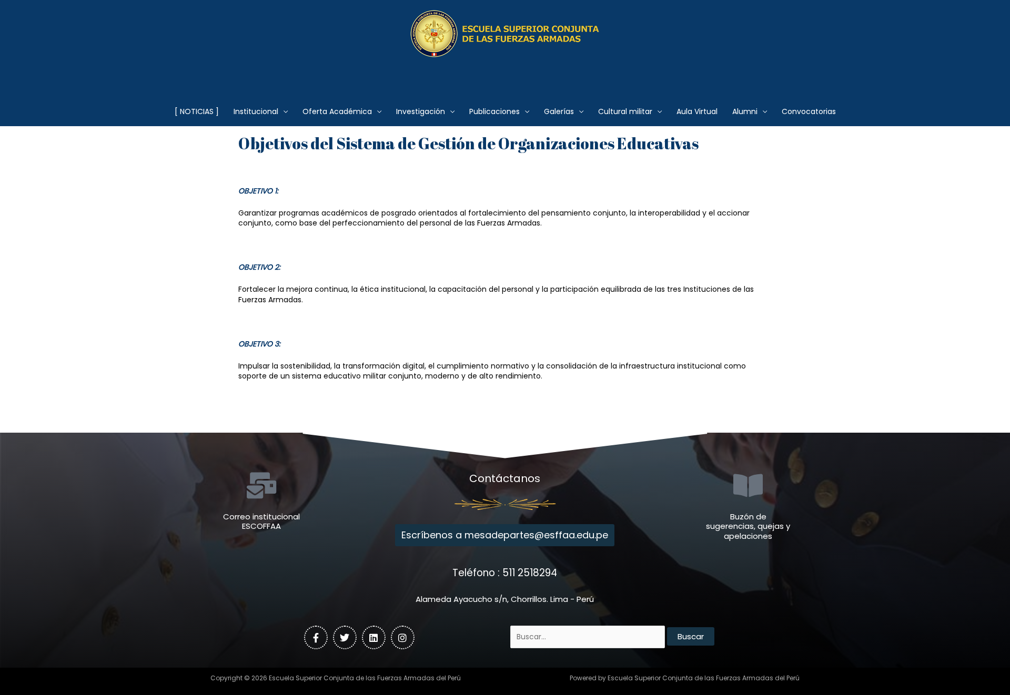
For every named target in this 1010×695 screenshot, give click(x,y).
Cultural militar (625, 111)
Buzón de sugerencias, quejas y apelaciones (748, 526)
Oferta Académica (337, 111)
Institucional (256, 111)
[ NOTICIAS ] (197, 111)
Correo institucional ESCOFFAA (261, 521)
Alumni (745, 111)
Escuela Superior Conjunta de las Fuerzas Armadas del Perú (505, 71)
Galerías (559, 111)
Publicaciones (494, 111)
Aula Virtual (697, 111)
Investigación (420, 111)
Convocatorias (809, 111)
